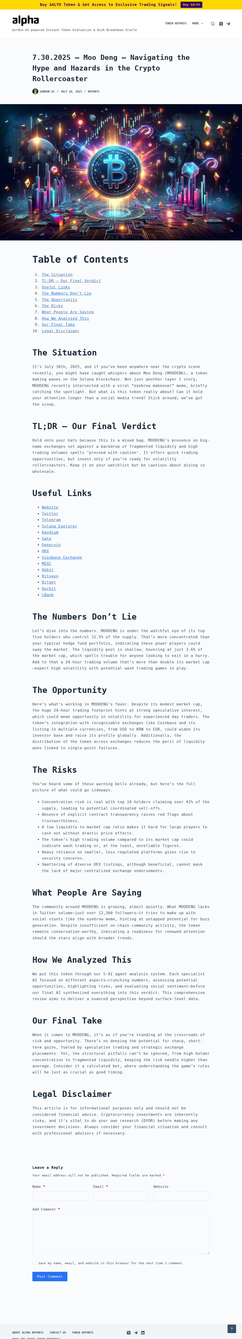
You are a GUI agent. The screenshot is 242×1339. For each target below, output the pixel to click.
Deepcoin (51, 545)
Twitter (50, 513)
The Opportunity (59, 299)
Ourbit (49, 588)
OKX (45, 551)
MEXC (46, 563)
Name (38, 1186)
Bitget (49, 582)
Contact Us (57, 1332)
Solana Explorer (59, 526)
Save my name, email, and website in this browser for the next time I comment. (111, 1263)
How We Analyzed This (65, 318)
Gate (46, 538)
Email (100, 1186)
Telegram (51, 520)
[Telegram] (228, 24)
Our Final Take (58, 324)
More (195, 23)
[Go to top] (232, 1329)
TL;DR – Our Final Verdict (71, 281)
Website (50, 507)
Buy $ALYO (191, 4)
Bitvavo (50, 576)
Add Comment (46, 1209)
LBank (48, 595)
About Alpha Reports (27, 1332)
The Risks (52, 306)
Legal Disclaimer (61, 331)
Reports (93, 91)
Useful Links (56, 287)
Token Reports (175, 23)
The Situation (57, 274)
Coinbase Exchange (62, 557)
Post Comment (50, 1276)
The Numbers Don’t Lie (66, 293)
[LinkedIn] (143, 1333)
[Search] (213, 24)
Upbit (48, 570)
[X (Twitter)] (221, 24)
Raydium (50, 532)
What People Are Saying (68, 312)
